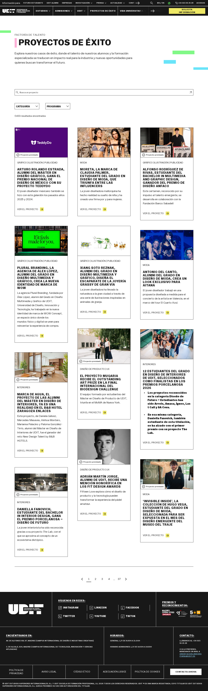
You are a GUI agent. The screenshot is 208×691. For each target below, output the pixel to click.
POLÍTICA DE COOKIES (147, 671)
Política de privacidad (16, 672)
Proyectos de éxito (103, 11)
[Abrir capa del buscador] (151, 3)
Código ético (82, 671)
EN (163, 3)
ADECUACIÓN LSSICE (114, 671)
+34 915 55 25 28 (185, 3)
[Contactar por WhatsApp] (169, 3)
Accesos (200, 3)
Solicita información (187, 11)
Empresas (67, 3)
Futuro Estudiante (33, 3)
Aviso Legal (49, 671)
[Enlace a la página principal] (18, 11)
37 (119, 579)
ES (158, 3)
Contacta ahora (186, 672)
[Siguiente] (137, 3)
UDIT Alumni (52, 3)
